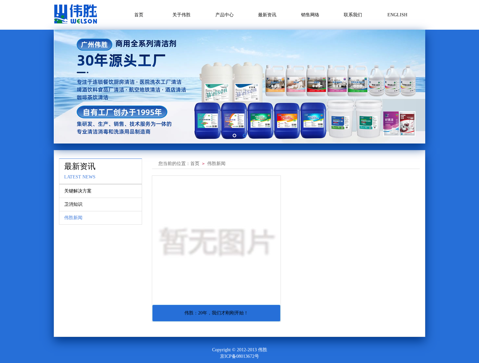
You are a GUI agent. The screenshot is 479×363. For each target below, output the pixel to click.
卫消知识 (73, 204)
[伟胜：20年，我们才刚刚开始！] (216, 240)
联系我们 (353, 14)
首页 (138, 14)
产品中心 (224, 14)
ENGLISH (397, 14)
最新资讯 (267, 14)
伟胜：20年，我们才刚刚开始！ (216, 312)
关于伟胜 (181, 14)
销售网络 (310, 14)
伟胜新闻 (73, 217)
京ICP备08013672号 (239, 356)
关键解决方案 (78, 191)
